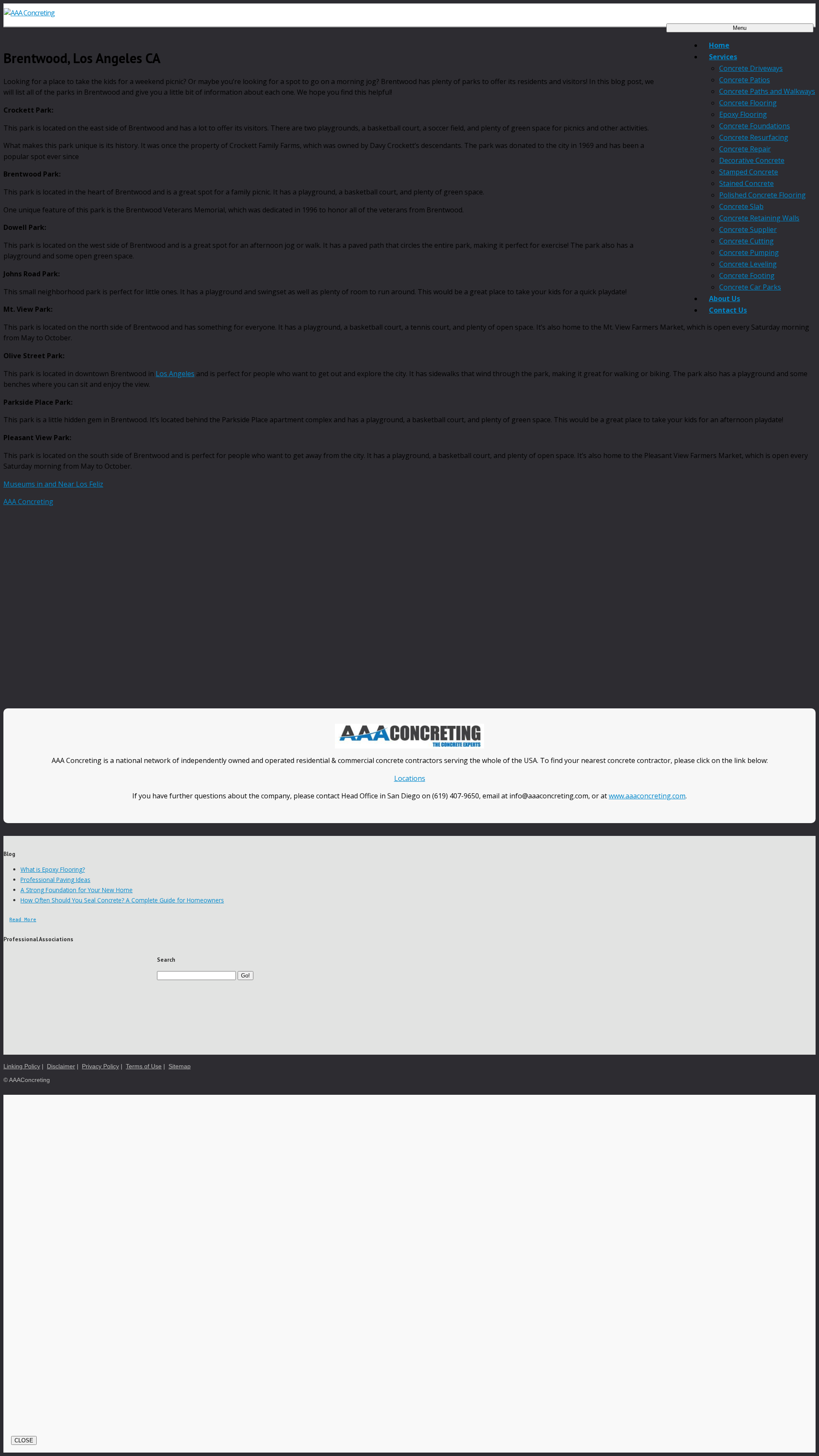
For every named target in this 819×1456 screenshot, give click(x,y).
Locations (409, 778)
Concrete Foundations (754, 126)
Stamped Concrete (748, 172)
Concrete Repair (745, 149)
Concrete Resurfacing (753, 137)
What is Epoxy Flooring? (52, 869)
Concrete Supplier (748, 229)
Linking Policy (21, 1066)
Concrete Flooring (748, 102)
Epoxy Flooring (743, 114)
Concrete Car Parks (750, 287)
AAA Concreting (28, 501)
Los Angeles (175, 373)
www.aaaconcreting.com (647, 796)
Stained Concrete (746, 183)
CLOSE (24, 1440)
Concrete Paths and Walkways (767, 91)
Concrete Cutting (746, 241)
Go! (245, 975)
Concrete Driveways (751, 68)
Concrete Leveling (748, 264)
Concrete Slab (741, 206)
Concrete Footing (747, 275)
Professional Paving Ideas (55, 880)
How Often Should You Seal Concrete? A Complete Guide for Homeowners (122, 900)
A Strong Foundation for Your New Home (76, 890)
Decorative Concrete (751, 160)
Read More (22, 919)
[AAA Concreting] (409, 12)
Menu (739, 28)
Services (723, 56)
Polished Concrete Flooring (762, 195)
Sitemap (179, 1066)
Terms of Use (144, 1066)
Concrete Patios (744, 79)
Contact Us (728, 310)
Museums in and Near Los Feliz (53, 484)
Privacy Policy (100, 1066)
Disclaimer (61, 1066)
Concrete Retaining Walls (759, 218)
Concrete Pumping (749, 252)
